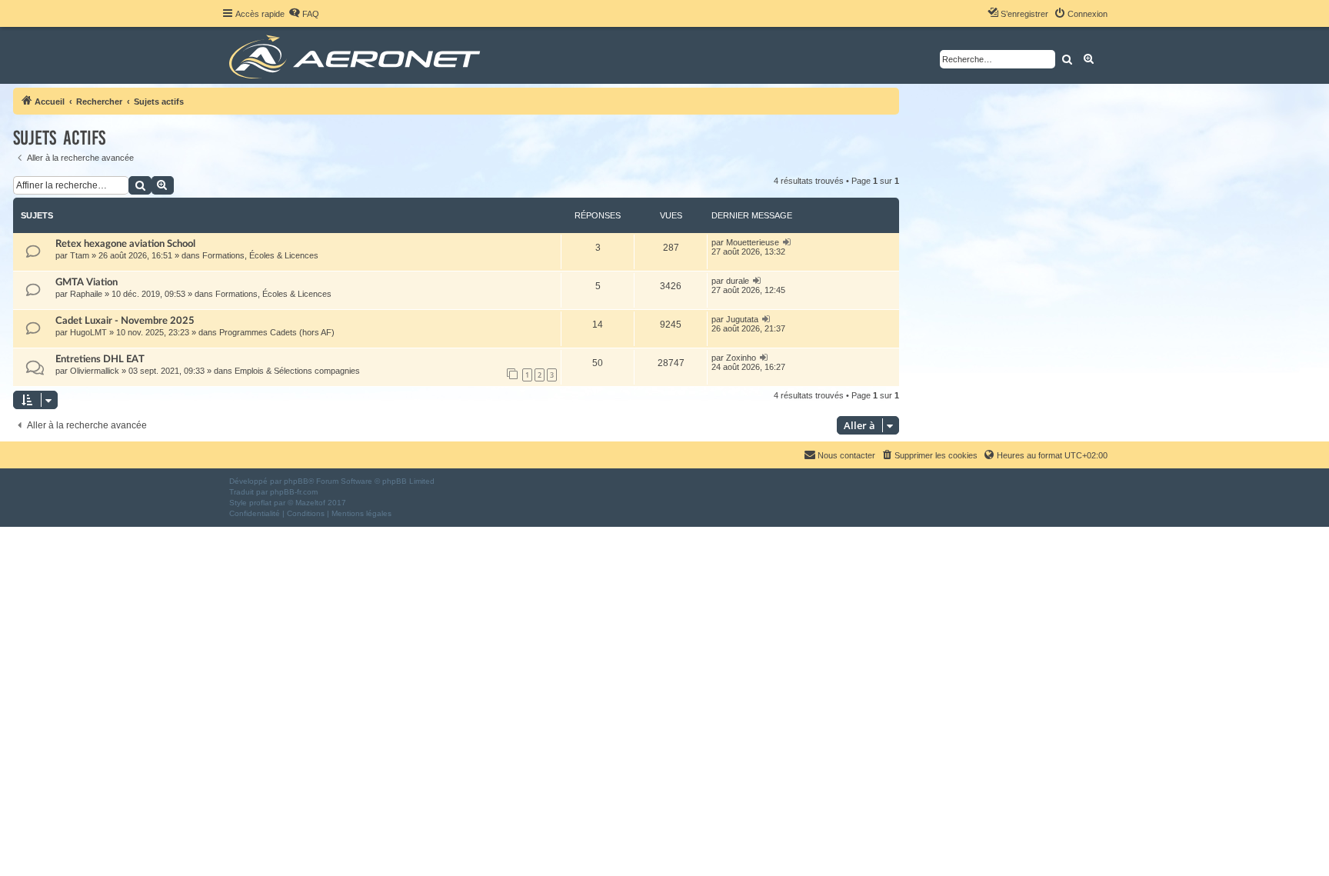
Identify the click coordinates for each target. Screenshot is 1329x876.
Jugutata (742, 319)
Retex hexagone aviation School (125, 243)
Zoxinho (741, 357)
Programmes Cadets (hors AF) (277, 332)
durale (737, 280)
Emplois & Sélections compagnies (297, 370)
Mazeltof (310, 502)
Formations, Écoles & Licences (260, 255)
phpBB (296, 481)
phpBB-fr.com (294, 492)
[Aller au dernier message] (787, 242)
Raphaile (86, 293)
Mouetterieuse (752, 242)
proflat (260, 502)
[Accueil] (357, 55)
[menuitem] (303, 14)
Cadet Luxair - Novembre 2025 (125, 320)
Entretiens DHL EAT (100, 359)
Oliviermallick (94, 370)
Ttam (79, 255)
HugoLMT (88, 332)
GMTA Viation (86, 282)
